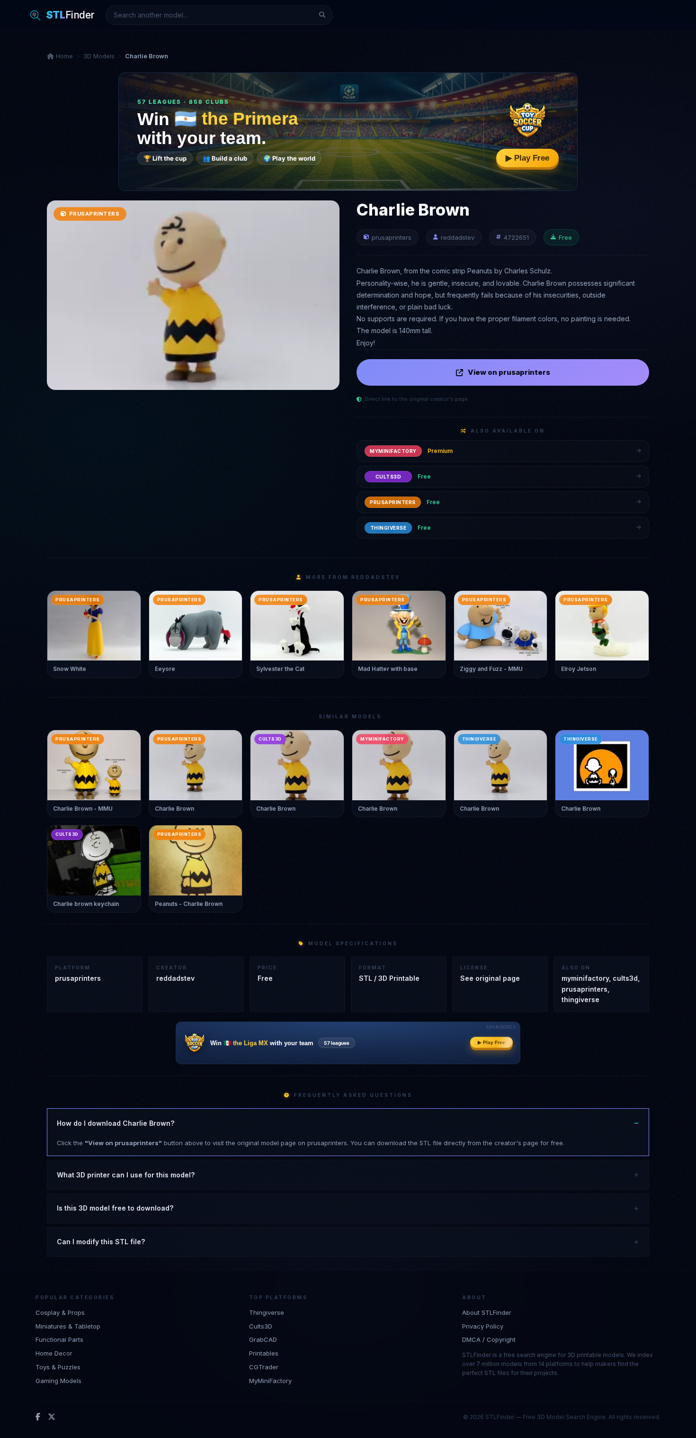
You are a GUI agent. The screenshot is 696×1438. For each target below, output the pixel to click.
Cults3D (260, 1326)
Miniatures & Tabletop (68, 1326)
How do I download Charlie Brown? (115, 1123)
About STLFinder (486, 1312)
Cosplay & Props (60, 1312)
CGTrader (263, 1367)
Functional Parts (59, 1339)
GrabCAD (263, 1339)
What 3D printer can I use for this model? (126, 1175)
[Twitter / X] (51, 1417)
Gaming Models (58, 1380)
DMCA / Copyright (489, 1339)
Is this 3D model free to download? (115, 1208)
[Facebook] (38, 1417)
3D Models (99, 56)
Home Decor (54, 1353)
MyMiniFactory (270, 1380)
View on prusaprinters (509, 372)
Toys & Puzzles (58, 1367)
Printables (263, 1353)
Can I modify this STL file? (101, 1242)
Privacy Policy (482, 1326)
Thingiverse (266, 1312)
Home (63, 56)
